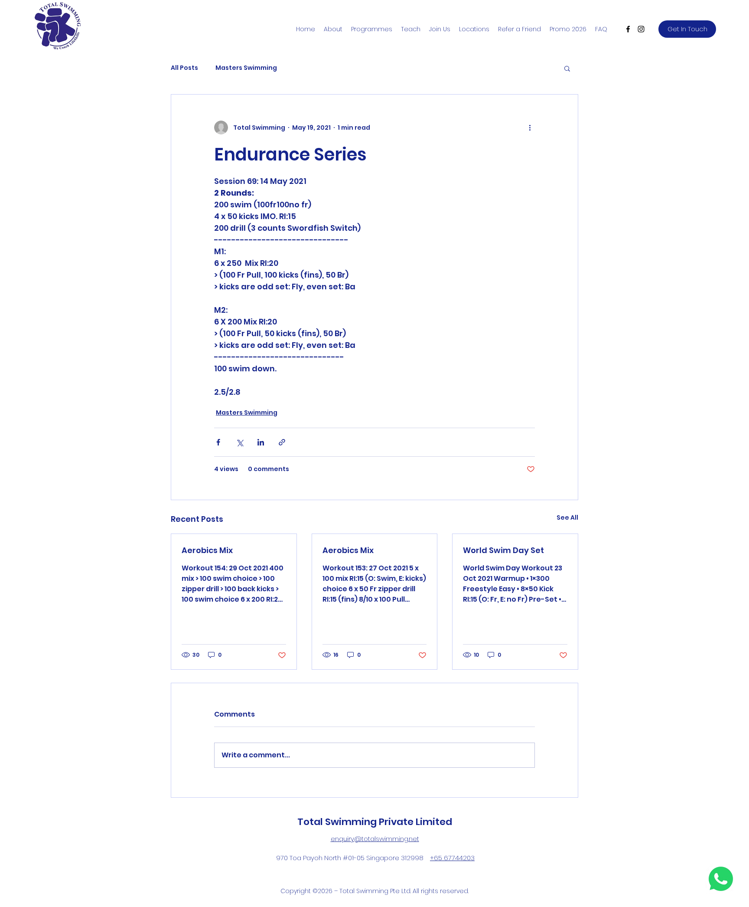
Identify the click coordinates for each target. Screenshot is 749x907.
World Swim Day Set (503, 550)
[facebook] (628, 29)
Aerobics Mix (207, 550)
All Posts (184, 68)
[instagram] (641, 29)
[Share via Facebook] (218, 442)
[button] (567, 68)
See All (567, 517)
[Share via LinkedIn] (261, 442)
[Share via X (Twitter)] (239, 442)
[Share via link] (282, 442)
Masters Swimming (246, 68)
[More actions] (529, 127)
